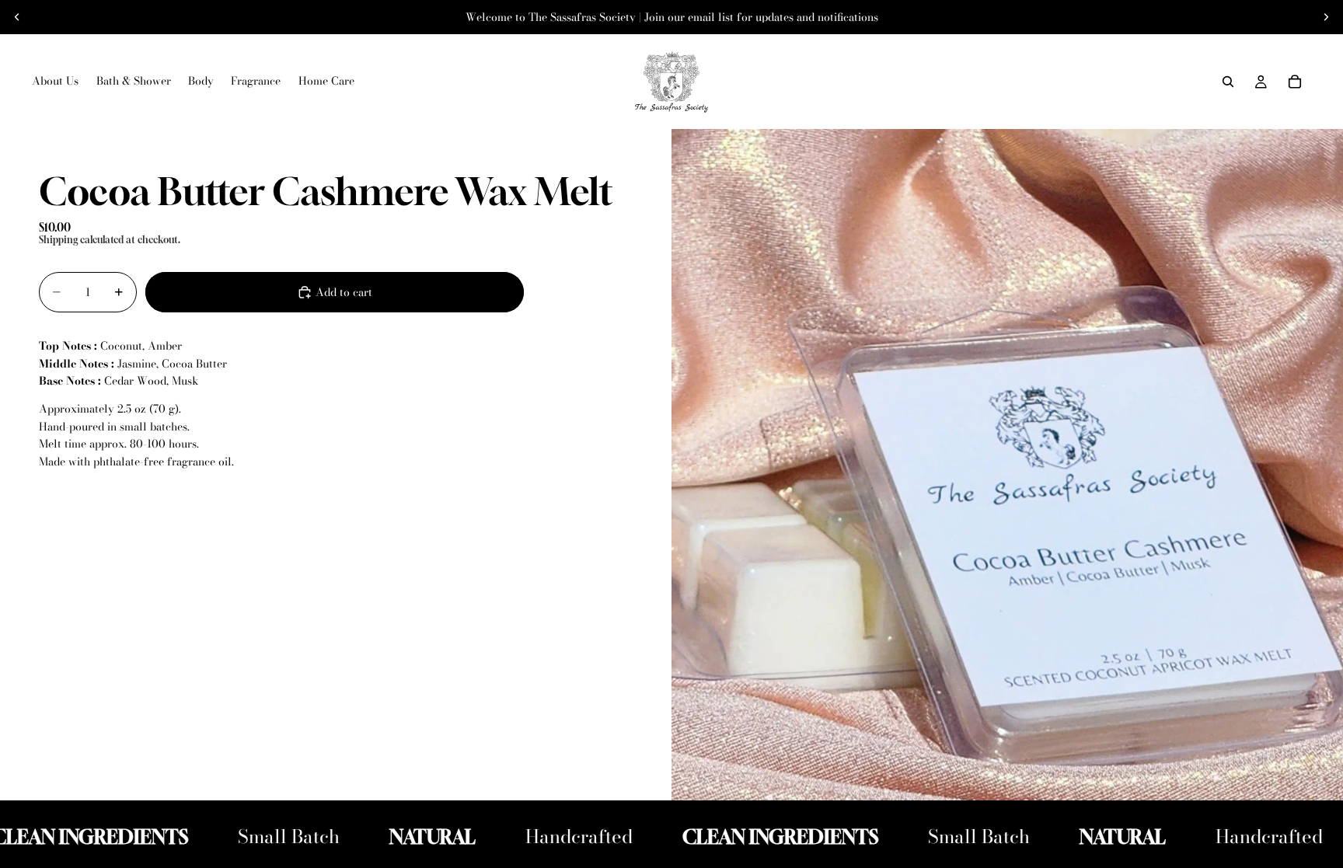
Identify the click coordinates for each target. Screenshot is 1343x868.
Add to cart (344, 292)
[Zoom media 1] (1007, 464)
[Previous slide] (17, 17)
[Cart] (1295, 81)
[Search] (1228, 81)
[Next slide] (1326, 17)
